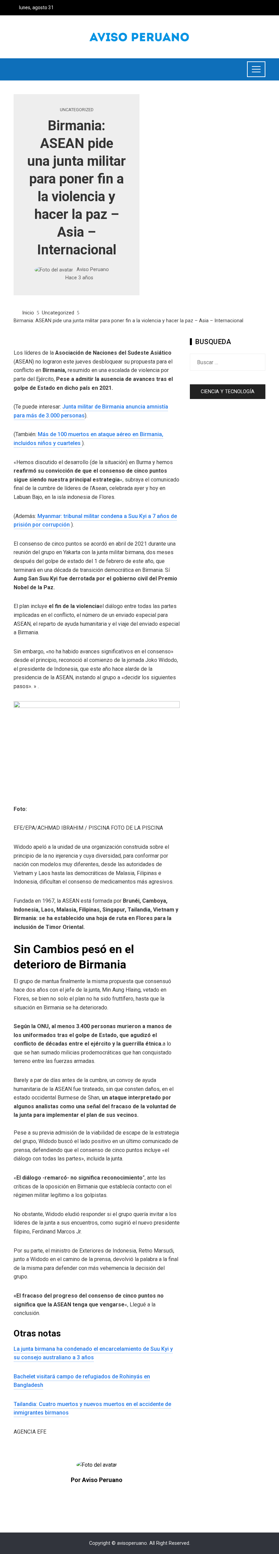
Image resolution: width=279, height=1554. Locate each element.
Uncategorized (77, 110)
